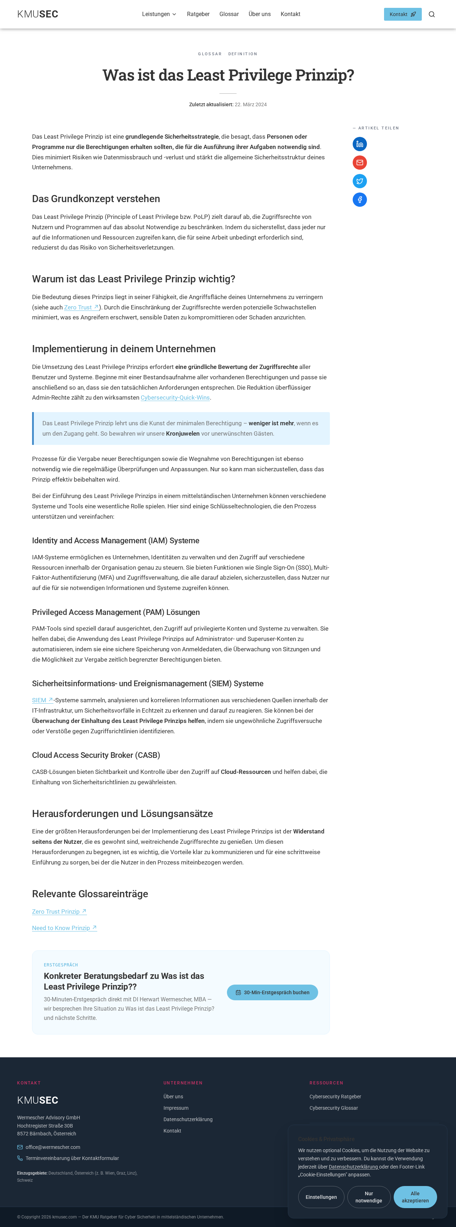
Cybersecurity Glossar (334, 1108)
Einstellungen (321, 1197)
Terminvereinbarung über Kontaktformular (72, 1158)
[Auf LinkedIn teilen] (360, 144)
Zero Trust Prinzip (59, 911)
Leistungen (156, 14)
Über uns (260, 14)
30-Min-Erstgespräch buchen (277, 992)
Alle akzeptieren (415, 1197)
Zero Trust (81, 307)
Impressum (176, 1108)
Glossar (229, 14)
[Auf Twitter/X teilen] (360, 181)
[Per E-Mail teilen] (360, 162)
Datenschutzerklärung (188, 1119)
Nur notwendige (369, 1197)
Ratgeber (198, 14)
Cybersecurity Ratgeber (335, 1096)
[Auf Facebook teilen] (360, 199)
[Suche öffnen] (432, 14)
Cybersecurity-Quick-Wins (175, 397)
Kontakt (290, 14)
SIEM (42, 700)
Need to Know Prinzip (64, 927)
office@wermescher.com (53, 1147)
